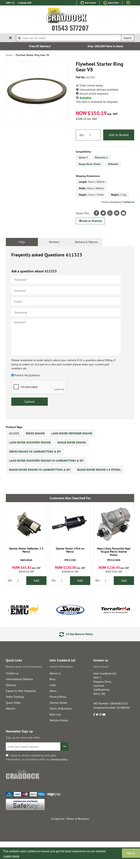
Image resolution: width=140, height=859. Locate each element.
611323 (14, 433)
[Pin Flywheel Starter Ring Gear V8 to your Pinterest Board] (116, 213)
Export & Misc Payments (21, 691)
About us (55, 673)
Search (127, 38)
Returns (10, 708)
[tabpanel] (70, 332)
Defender (113, 164)
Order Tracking (15, 696)
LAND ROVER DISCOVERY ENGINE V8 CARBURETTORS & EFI (46, 460)
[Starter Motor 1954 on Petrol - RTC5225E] (70, 524)
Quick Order (113, 2)
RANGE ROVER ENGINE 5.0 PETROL (99, 469)
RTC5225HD (114, 554)
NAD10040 (26, 554)
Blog (52, 679)
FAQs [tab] (22, 242)
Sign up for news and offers (23, 737)
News (53, 691)
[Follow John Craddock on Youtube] (103, 714)
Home (9, 55)
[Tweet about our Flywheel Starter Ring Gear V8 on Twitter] (103, 213)
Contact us (12, 673)
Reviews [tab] (54, 242)
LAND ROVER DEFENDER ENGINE (71, 433)
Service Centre (58, 702)
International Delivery (19, 679)
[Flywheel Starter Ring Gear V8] (37, 91)
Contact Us (128, 202)
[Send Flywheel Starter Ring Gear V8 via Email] (123, 213)
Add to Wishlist (92, 221)
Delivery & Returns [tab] (86, 242)
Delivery (11, 685)
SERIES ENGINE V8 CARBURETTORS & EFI (35, 451)
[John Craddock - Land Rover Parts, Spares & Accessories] (70, 16)
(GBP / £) (10, 2)
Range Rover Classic (90, 164)
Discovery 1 (101, 157)
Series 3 (83, 157)
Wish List (55, 714)
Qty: (81, 135)
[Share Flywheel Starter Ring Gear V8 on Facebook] (96, 213)
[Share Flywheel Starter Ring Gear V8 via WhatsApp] (110, 213)
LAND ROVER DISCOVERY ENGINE (30, 442)
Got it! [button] (131, 853)
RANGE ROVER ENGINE (71, 442)
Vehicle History (59, 720)
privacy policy (59, 759)
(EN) (24, 2)
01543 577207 (70, 28)
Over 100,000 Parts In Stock (102, 46)
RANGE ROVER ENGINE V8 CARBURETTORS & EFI (39, 469)
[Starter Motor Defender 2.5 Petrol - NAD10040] (26, 524)
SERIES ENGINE (35, 433)
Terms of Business (61, 708)
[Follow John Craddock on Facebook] (94, 714)
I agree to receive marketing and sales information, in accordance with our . (37, 757)
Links (53, 685)
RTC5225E (70, 554)
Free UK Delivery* (37, 46)
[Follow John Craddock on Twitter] (97, 714)
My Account (90, 2)
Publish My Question (27, 375)
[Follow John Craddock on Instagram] (100, 714)
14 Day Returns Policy (73, 634)
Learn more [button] (11, 856)
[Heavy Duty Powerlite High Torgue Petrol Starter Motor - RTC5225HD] (114, 524)
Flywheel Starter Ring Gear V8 (32, 55)
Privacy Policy (58, 696)
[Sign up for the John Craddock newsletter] (64, 746)
